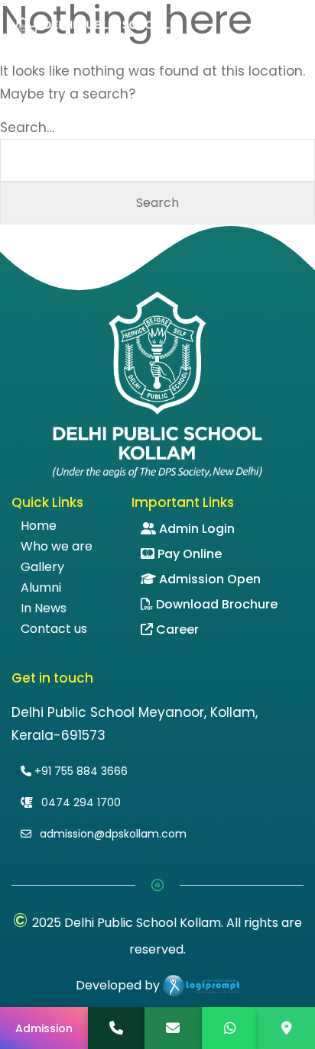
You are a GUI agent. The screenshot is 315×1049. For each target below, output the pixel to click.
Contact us (54, 629)
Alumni (41, 587)
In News (44, 608)
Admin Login (197, 528)
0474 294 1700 (79, 802)
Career (177, 629)
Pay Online (190, 554)
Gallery (42, 567)
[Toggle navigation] (299, 36)
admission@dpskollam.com (112, 833)
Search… (27, 127)
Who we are (57, 546)
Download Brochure (217, 604)
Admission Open (210, 579)
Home (39, 526)
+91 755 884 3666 (79, 771)
